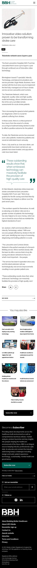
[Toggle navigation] (34, 2)
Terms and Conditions (10, 539)
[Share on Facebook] (16, 287)
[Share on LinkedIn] (10, 287)
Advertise (5, 536)
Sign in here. (19, 470)
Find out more (7, 475)
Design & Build (13, 364)
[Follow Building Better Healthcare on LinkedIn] (21, 501)
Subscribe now (11, 413)
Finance (32, 340)
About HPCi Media (9, 524)
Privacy (4, 542)
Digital (3, 49)
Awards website (8, 533)
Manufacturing (22, 387)
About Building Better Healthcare (14, 521)
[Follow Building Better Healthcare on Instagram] (16, 501)
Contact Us (6, 530)
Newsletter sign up (9, 527)
